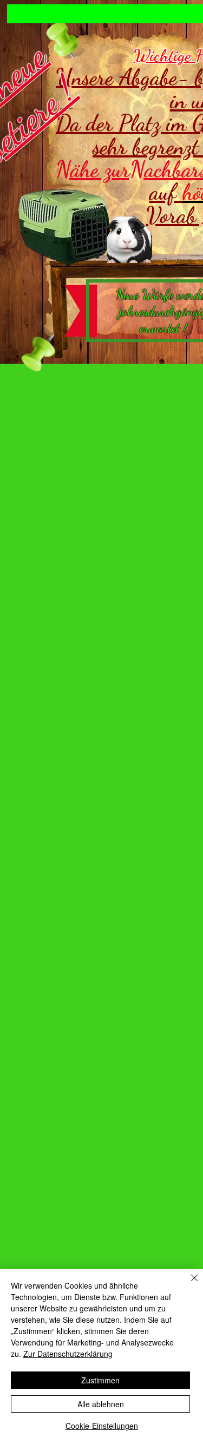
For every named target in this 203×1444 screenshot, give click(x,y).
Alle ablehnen (100, 1404)
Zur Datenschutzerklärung (68, 1353)
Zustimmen (100, 1380)
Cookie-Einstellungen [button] (102, 1425)
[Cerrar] (188, 1284)
